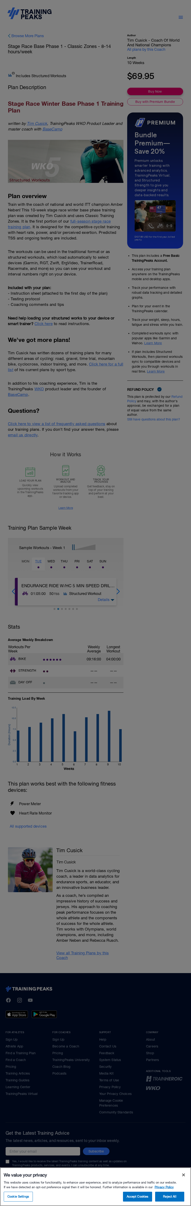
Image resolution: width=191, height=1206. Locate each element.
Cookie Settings (18, 1196)
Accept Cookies (138, 1196)
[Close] (183, 1175)
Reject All (169, 1196)
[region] (95, 1186)
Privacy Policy (164, 1187)
